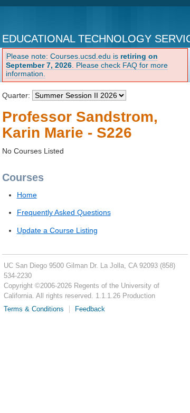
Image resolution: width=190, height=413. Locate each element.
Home (27, 195)
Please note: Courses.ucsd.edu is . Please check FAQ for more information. (87, 65)
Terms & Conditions (34, 309)
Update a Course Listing (57, 230)
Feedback (90, 309)
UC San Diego (46, 20)
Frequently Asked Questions (64, 212)
